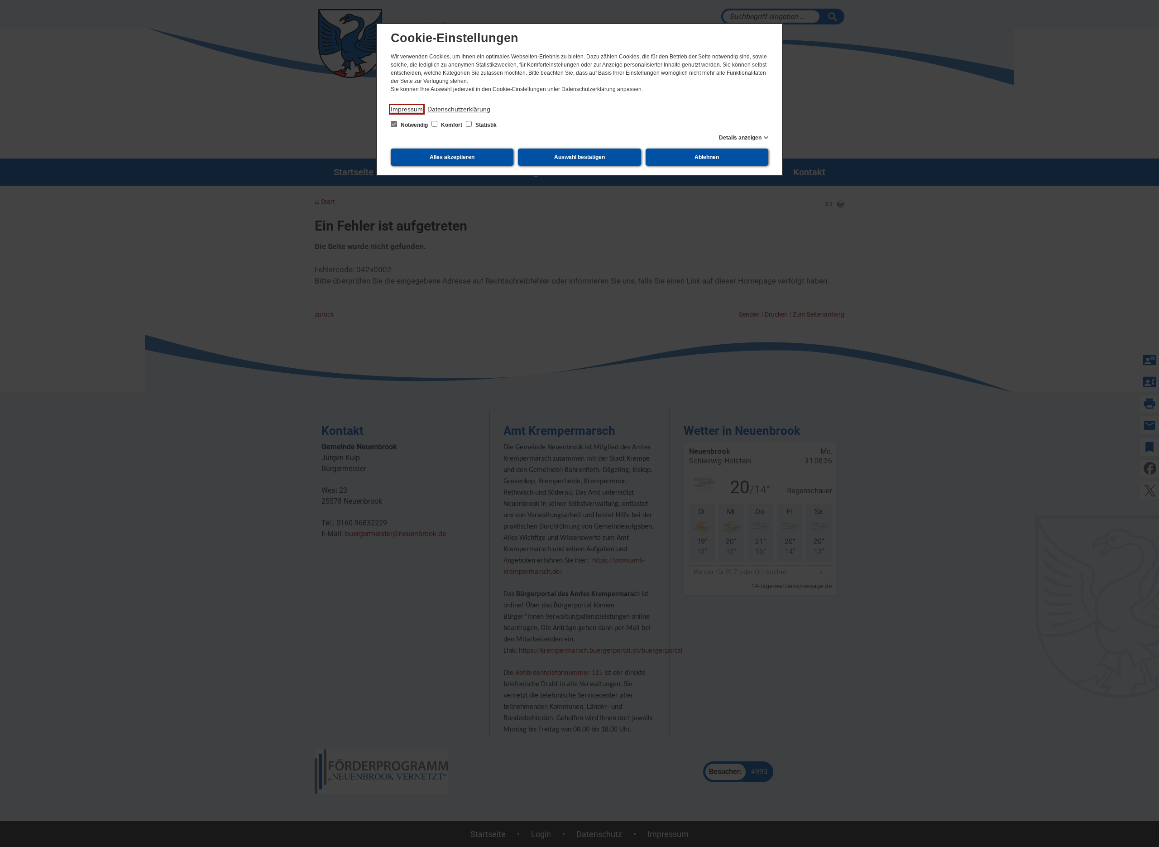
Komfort (452, 125)
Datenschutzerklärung (458, 109)
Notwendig (414, 125)
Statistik (485, 125)
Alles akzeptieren (452, 157)
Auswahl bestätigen (579, 157)
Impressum (407, 109)
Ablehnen (706, 157)
